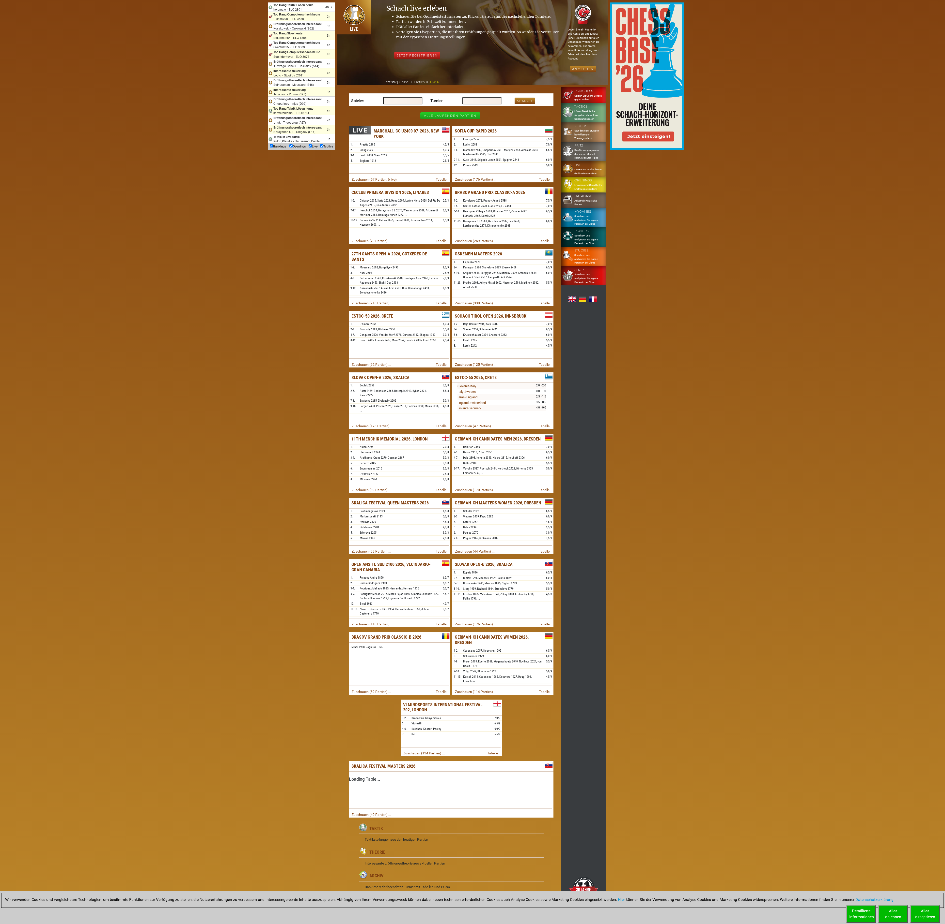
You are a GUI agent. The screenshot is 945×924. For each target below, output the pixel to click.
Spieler (357, 100)
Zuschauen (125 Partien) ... (476, 365)
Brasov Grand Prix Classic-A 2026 (490, 192)
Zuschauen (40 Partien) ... (371, 815)
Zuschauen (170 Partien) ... (476, 490)
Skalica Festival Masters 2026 (383, 766)
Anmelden (583, 69)
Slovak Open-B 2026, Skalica (484, 564)
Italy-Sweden (466, 392)
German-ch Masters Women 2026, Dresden (498, 502)
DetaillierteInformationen (861, 914)
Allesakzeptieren (925, 914)
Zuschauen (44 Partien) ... (475, 551)
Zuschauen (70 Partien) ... (371, 241)
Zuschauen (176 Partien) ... (476, 179)
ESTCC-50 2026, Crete (372, 316)
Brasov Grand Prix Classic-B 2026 (386, 637)
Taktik (376, 828)
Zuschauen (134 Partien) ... (424, 753)
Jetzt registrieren (417, 55)
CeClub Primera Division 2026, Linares (390, 192)
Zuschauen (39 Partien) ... (371, 490)
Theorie (377, 852)
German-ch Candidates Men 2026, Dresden (498, 438)
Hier (621, 899)
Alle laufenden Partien (450, 115)
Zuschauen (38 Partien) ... (371, 551)
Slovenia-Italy (466, 386)
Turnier (436, 100)
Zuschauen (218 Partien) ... (372, 303)
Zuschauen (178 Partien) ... (372, 426)
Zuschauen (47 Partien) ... (475, 426)
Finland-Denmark (469, 408)
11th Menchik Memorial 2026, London (389, 438)
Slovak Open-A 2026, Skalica (380, 377)
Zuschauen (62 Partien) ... (371, 365)
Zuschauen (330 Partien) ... (476, 303)
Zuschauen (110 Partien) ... (372, 624)
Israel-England (467, 397)
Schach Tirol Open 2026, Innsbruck (490, 316)
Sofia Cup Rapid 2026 (476, 130)
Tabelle (441, 179)
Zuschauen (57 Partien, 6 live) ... (376, 179)
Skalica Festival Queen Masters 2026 (390, 502)
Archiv (376, 875)
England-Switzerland (471, 403)
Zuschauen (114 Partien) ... (476, 692)
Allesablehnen (893, 914)
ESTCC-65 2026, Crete (476, 377)
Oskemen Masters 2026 (478, 253)
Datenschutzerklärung (874, 899)
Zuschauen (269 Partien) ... (476, 241)
